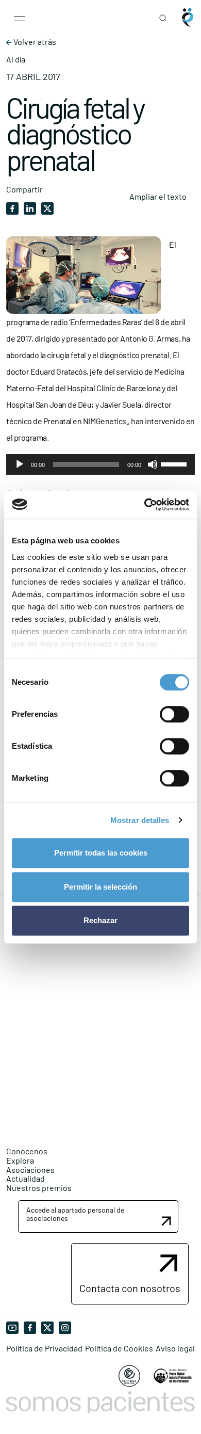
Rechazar (100, 920)
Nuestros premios (39, 1188)
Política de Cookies (119, 1348)
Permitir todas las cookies (100, 852)
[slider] (175, 463)
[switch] (174, 714)
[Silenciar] (152, 464)
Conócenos (26, 1151)
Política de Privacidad (44, 1348)
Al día (15, 59)
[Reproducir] (19, 464)
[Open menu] (19, 17)
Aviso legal (175, 1348)
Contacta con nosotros (129, 1288)
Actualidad (25, 1178)
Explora (20, 1160)
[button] (98, 1216)
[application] (100, 464)
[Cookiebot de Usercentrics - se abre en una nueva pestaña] (144, 504)
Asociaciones (30, 1169)
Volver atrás (34, 41)
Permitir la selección (100, 886)
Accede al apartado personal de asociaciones (75, 1213)
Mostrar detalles (140, 820)
